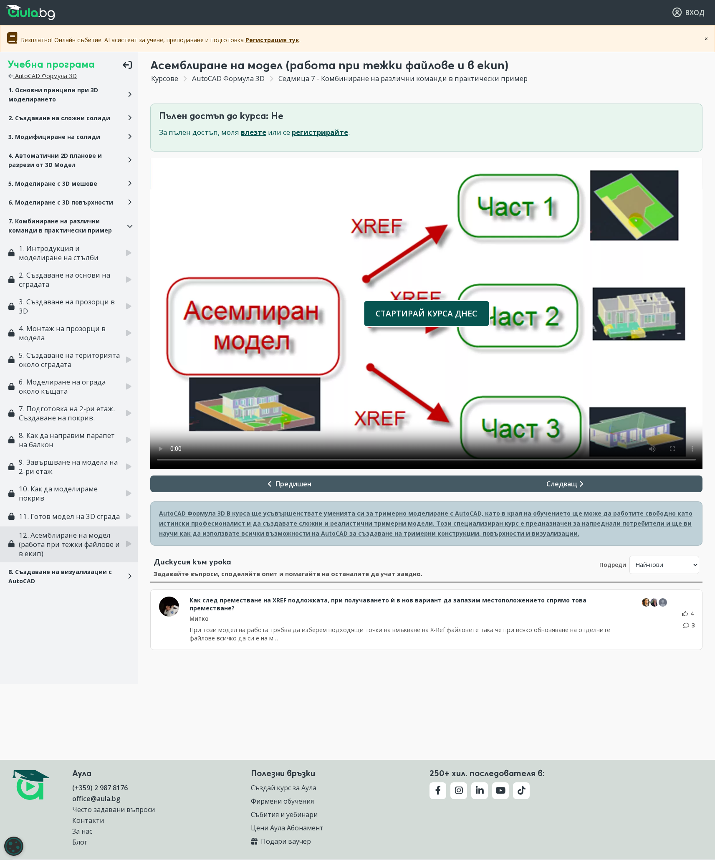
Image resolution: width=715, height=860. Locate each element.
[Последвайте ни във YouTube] (500, 790)
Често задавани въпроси (113, 809)
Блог (79, 842)
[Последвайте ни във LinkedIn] (479, 790)
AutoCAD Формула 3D (45, 76)
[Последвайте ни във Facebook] (438, 790)
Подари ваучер (285, 841)
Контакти (88, 820)
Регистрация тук (272, 40)
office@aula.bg (96, 798)
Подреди (612, 565)
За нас (82, 831)
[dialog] (13, 846)
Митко (199, 618)
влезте (253, 132)
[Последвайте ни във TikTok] (521, 790)
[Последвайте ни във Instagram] (458, 790)
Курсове (164, 78)
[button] (69, 95)
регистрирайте (320, 132)
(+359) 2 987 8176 (100, 787)
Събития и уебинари (284, 814)
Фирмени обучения (282, 801)
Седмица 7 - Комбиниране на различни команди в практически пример (402, 78)
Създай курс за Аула (283, 787)
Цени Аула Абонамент (287, 827)
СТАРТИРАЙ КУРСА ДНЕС (426, 313)
